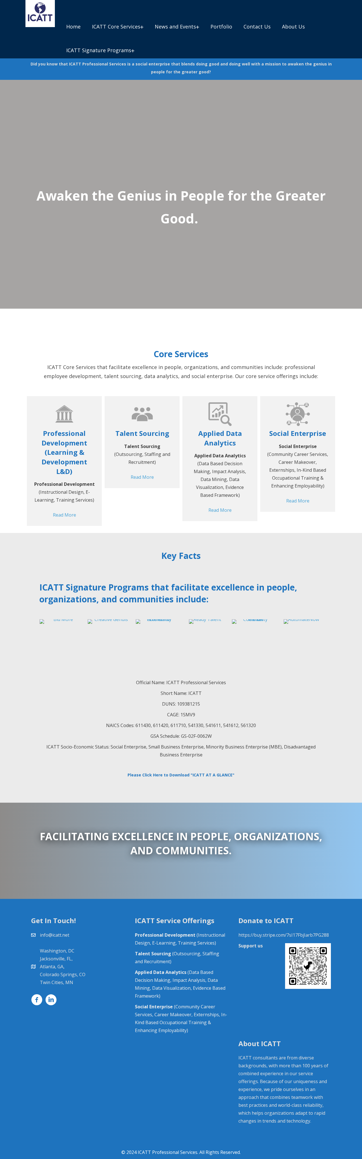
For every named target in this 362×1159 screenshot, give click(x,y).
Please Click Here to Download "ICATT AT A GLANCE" (181, 775)
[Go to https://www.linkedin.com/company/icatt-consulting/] (51, 1000)
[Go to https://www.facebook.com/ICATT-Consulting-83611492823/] (36, 1000)
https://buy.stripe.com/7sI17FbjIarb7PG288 (283, 935)
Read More (64, 515)
